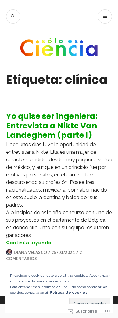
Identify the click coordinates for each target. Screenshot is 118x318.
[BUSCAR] (13, 16)
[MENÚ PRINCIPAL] (105, 16)
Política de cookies (68, 292)
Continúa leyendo (29, 243)
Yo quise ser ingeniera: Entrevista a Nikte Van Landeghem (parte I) (52, 126)
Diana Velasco (30, 252)
